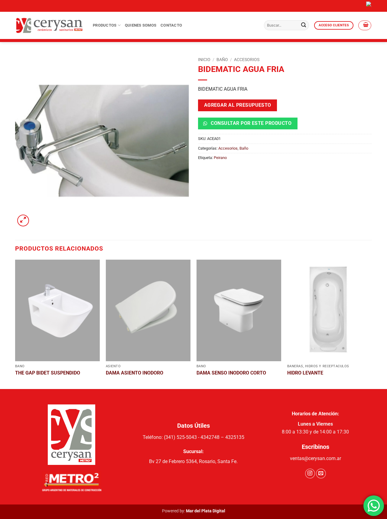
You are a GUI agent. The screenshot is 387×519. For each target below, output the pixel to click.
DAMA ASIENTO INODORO (134, 373)
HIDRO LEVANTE (305, 373)
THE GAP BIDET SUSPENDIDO (47, 373)
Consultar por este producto (250, 123)
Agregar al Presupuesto (237, 105)
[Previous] (15, 324)
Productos (104, 25)
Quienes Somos (140, 25)
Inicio (204, 59)
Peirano (220, 157)
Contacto (171, 25)
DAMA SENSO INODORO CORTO (231, 373)
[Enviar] (303, 25)
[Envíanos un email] (321, 473)
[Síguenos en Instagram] (310, 473)
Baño (222, 59)
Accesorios (246, 59)
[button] (365, 25)
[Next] (371, 324)
